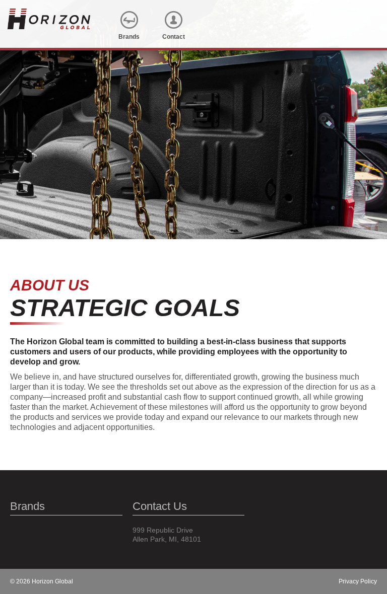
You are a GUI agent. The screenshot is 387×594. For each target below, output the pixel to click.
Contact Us (160, 506)
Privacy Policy (358, 581)
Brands (27, 506)
